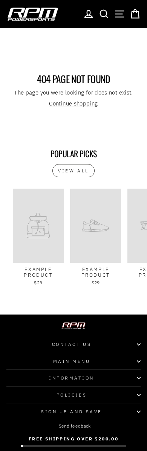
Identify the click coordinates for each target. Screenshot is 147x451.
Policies (72, 395)
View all (73, 171)
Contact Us (71, 344)
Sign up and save (71, 411)
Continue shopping (73, 103)
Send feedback (75, 426)
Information (71, 378)
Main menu (71, 361)
